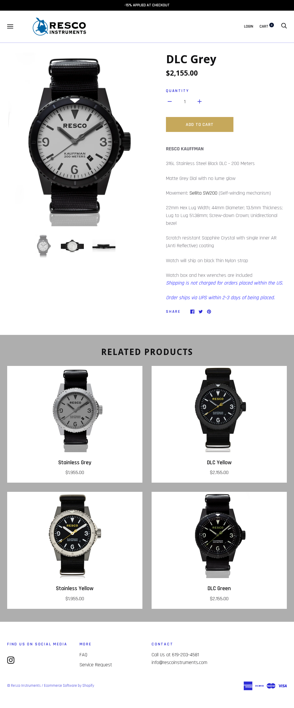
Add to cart (200, 125)
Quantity (177, 90)
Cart (266, 26)
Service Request (96, 664)
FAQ (83, 654)
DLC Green (219, 588)
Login (248, 26)
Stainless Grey (74, 462)
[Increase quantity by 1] (199, 101)
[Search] (284, 26)
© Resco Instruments (24, 685)
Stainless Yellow (75, 588)
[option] (74, 140)
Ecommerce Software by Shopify (69, 685)
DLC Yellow (219, 462)
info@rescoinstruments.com (179, 662)
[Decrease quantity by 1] (169, 101)
